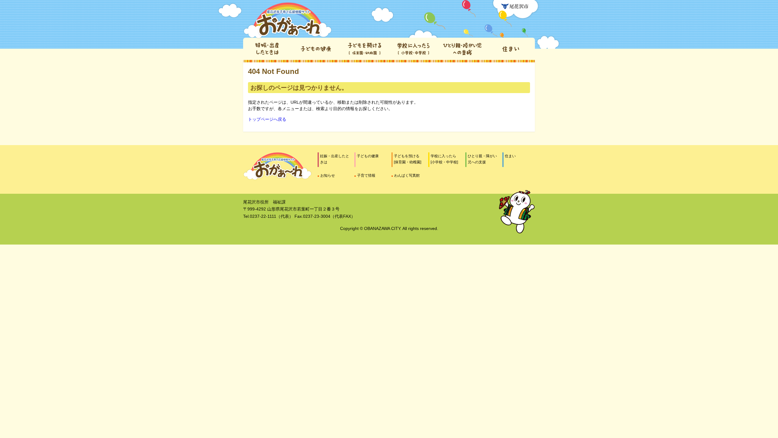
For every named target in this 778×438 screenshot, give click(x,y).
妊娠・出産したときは (334, 159)
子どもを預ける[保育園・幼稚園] (407, 159)
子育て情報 (366, 175)
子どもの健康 (368, 156)
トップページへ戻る (267, 119)
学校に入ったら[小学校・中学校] (444, 159)
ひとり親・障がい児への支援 (482, 159)
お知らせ (327, 175)
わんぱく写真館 (407, 175)
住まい (510, 156)
